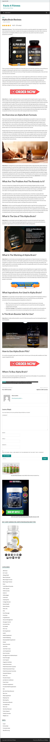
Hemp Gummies (6, 644)
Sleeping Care (6, 697)
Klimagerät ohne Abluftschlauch (10, 655)
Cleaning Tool (6, 599)
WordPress (40, 740)
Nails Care (5, 675)
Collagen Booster (7, 601)
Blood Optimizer (6, 577)
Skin (4, 688)
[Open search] (46, 12)
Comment (5, 415)
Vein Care (5, 706)
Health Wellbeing (7, 637)
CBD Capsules (6, 588)
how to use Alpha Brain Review (9, 383)
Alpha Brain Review (33, 381)
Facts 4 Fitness (11, 5)
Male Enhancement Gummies (9, 671)
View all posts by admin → (17, 398)
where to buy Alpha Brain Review (24, 383)
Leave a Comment (6, 21)
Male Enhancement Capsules (9, 666)
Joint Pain (5, 646)
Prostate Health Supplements (9, 686)
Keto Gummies (6, 653)
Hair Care (5, 628)
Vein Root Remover (7, 709)
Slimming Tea (6, 700)
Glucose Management (8, 619)
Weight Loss (5, 715)
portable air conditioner (8, 680)
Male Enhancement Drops (9, 668)
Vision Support (6, 711)
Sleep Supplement (7, 695)
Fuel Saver (5, 615)
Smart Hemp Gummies (17, 475)
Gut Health (5, 626)
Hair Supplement (6, 630)
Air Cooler (5, 573)
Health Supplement (7, 635)
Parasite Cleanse (6, 677)
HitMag (46, 740)
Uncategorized (6, 704)
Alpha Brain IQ (25, 381)
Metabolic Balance (7, 673)
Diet (4, 610)
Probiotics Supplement (8, 684)
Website (4, 444)
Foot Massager (6, 613)
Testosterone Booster (7, 702)
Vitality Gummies (7, 713)
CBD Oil (5, 593)
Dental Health (6, 604)
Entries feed (5, 726)
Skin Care (5, 693)
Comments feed (6, 728)
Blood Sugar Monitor (7, 581)
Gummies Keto (6, 624)
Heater (4, 642)
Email (4, 438)
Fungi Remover (6, 617)
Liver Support (6, 659)
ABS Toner (5, 570)
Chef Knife (5, 597)
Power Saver (5, 682)
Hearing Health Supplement (9, 639)
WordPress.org (6, 730)
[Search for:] (25, 458)
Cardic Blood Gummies (8, 586)
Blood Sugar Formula (7, 579)
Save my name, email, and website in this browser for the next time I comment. (23, 452)
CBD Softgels (6, 595)
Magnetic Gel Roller (7, 662)
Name (4, 432)
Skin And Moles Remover (8, 691)
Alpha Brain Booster (16, 381)
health (4, 633)
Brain (3, 17)
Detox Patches (6, 606)
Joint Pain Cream (7, 648)
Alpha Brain (9, 381)
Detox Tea (5, 608)
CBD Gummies (6, 590)
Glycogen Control (7, 622)
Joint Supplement (7, 651)
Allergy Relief (6, 575)
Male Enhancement (7, 664)
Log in (4, 723)
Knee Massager (6, 657)
